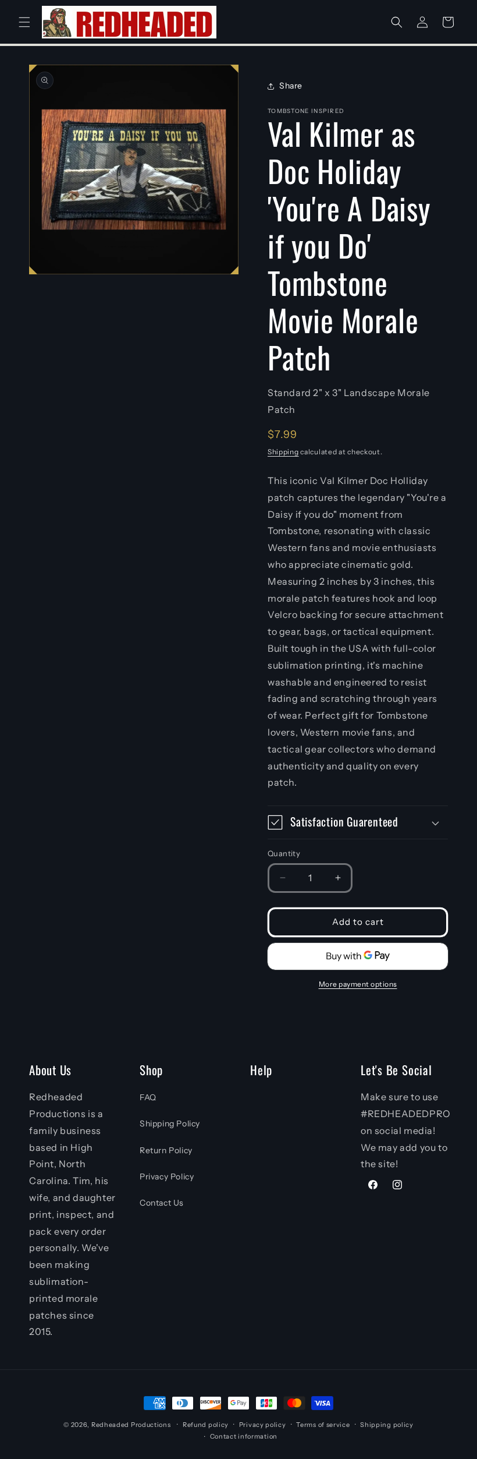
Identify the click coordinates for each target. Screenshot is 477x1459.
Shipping (283, 451)
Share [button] (290, 85)
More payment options (358, 984)
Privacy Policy (167, 1176)
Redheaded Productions (131, 1425)
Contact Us (162, 1202)
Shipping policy (387, 1425)
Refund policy (206, 1425)
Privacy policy (262, 1425)
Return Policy (166, 1150)
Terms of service (323, 1425)
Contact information (243, 1436)
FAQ (148, 1097)
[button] (24, 22)
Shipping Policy (170, 1123)
